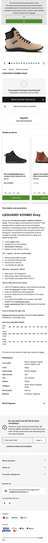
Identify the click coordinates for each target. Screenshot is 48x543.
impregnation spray (22, 301)
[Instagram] (9, 503)
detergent (16, 289)
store (42, 352)
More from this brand (24, 121)
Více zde (32, 13)
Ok (24, 21)
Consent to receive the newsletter (19, 446)
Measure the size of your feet (13, 315)
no (24, 17)
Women (11, 69)
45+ (44, 193)
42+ (39, 193)
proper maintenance (12, 304)
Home (4, 69)
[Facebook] (4, 503)
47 (14, 193)
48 (18, 193)
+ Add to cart (16, 198)
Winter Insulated (22, 69)
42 (5, 193)
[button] (4, 63)
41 (35, 193)
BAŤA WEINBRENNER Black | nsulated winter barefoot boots (15, 175)
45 (10, 193)
